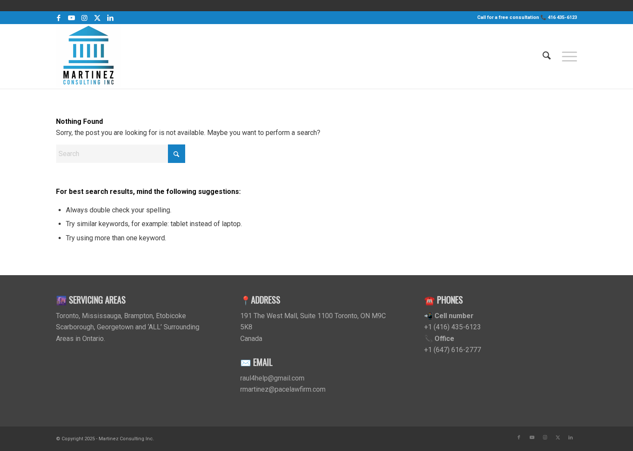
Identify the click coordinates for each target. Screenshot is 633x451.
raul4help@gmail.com (272, 378)
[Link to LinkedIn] (110, 17)
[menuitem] (546, 56)
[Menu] (566, 56)
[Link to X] (97, 17)
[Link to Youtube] (71, 17)
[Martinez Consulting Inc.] (88, 56)
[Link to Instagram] (84, 17)
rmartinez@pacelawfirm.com (283, 389)
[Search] (546, 56)
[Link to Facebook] (58, 17)
